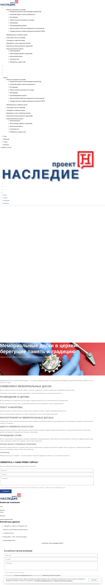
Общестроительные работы (15, 49)
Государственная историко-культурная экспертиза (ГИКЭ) (27, 31)
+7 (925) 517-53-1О (5, 343)
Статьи (5, 72)
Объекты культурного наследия (16, 9)
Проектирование (15, 50)
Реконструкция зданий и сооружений (21, 53)
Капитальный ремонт (16, 56)
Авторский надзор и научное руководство (22, 14)
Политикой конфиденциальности (43, 580)
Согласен (94, 579)
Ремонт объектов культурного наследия (22, 20)
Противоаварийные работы (18, 25)
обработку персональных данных (52, 575)
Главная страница (5, 357)
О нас (5, 66)
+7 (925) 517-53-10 (5, 147)
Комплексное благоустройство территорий (19, 46)
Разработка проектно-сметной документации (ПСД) (25, 11)
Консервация (14, 23)
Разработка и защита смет (18, 62)
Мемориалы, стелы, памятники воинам (18, 43)
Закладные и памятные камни (16, 40)
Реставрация (14, 17)
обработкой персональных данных (63, 580)
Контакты (6, 75)
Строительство (14, 59)
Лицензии (6, 69)
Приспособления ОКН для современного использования (27, 28)
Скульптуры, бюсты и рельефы (16, 37)
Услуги (5, 7)
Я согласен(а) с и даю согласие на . (33, 575)
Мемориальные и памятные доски (17, 35)
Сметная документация (6, 519)
